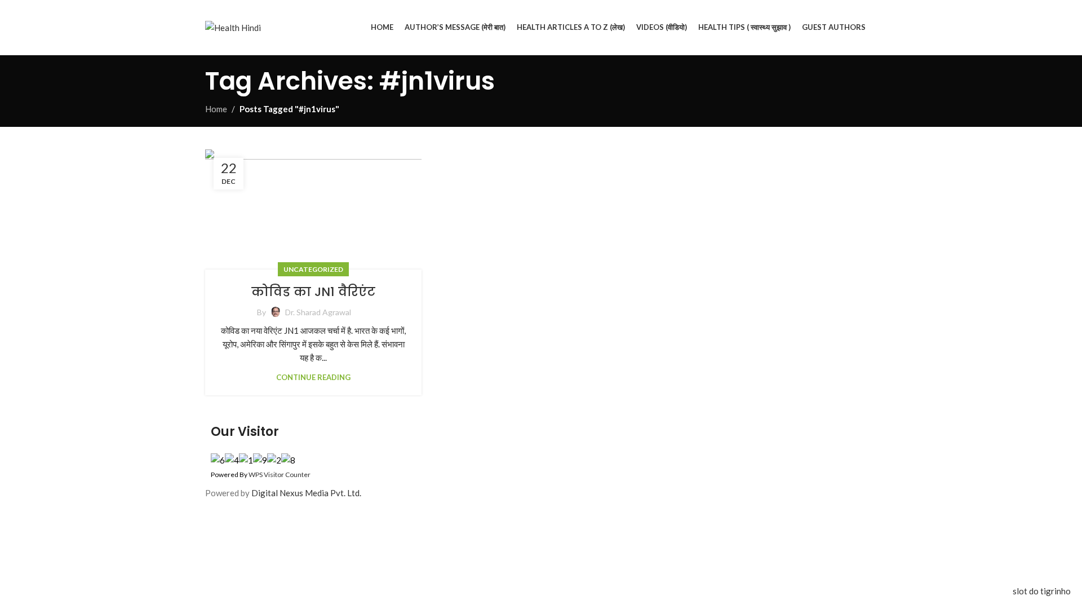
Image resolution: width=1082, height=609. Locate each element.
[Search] (877, 27)
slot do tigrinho (1042, 591)
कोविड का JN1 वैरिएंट (313, 292)
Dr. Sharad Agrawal (318, 312)
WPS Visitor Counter (280, 474)
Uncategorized (313, 269)
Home (216, 109)
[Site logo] (233, 26)
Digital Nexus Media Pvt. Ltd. (306, 493)
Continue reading (313, 377)
